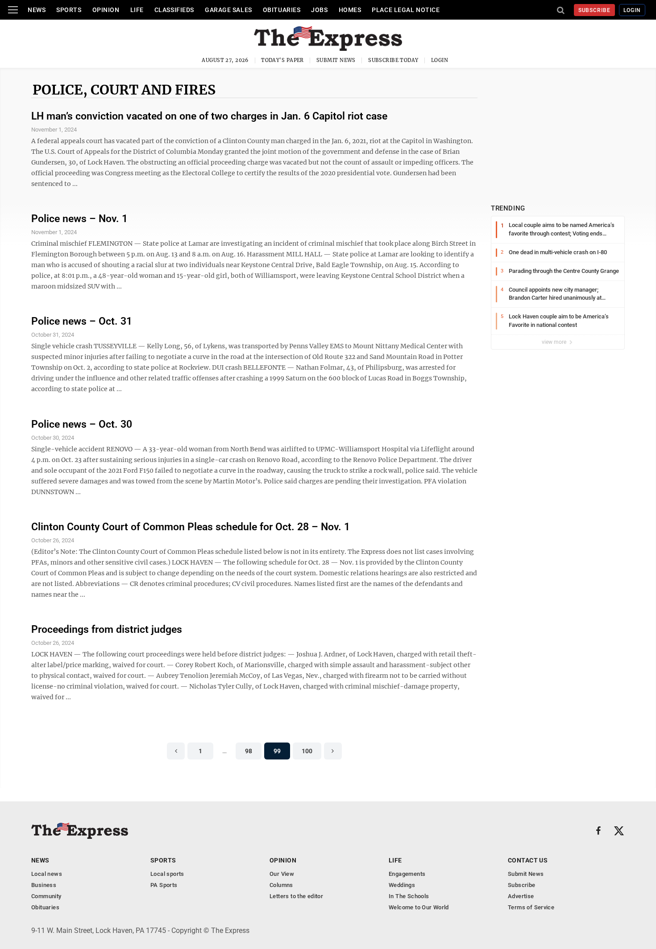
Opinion (106, 9)
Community (46, 896)
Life (137, 9)
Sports (68, 9)
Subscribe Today (393, 60)
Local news (46, 874)
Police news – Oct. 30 (81, 424)
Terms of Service (531, 907)
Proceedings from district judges (106, 629)
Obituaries (282, 9)
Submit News (336, 60)
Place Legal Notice (406, 9)
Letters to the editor (296, 896)
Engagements (407, 874)
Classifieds (174, 9)
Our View (282, 874)
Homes (350, 9)
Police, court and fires (124, 90)
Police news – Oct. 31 (81, 321)
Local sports (167, 874)
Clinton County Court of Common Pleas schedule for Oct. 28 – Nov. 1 (190, 527)
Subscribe (594, 10)
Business (43, 885)
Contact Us (528, 860)
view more (555, 342)
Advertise (521, 896)
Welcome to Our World (419, 907)
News (37, 9)
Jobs (319, 9)
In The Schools (409, 896)
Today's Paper (282, 60)
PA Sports (164, 885)
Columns (281, 885)
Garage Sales (228, 9)
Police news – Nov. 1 (79, 219)
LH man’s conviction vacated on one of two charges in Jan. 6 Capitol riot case (209, 116)
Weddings (402, 885)
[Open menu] (13, 10)
